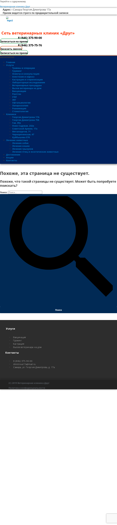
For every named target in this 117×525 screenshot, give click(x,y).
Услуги (10, 65)
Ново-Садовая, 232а (23, 125)
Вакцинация (19, 91)
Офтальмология (21, 102)
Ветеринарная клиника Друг (15, 6)
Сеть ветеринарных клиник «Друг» (38, 33)
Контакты (11, 160)
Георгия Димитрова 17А (25, 117)
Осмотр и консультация (25, 73)
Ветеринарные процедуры (27, 85)
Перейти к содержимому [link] (13, 1)
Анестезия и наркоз (23, 76)
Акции (10, 157)
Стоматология (20, 111)
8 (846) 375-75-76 (30, 45)
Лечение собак (20, 143)
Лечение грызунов (22, 148)
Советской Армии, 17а (24, 128)
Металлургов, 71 (21, 131)
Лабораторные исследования (28, 82)
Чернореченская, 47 (23, 134)
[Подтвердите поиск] (58, 250)
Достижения (13, 154)
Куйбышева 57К (21, 137)
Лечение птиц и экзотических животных (35, 151)
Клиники (11, 114)
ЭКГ (14, 99)
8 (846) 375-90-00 (30, 38)
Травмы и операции (23, 68)
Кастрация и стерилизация (27, 79)
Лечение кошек (21, 146)
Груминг (17, 70)
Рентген (16, 94)
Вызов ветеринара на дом (26, 88)
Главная (10, 62)
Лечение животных (17, 140)
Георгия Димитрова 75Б (25, 120)
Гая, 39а (16, 122)
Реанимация (19, 108)
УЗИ (14, 96)
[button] (7, 57)
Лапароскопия (20, 105)
